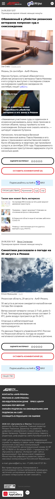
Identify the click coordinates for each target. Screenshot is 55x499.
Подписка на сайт (12, 412)
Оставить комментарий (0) (28, 171)
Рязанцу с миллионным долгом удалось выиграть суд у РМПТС (28, 228)
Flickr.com (16, 66)
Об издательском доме (15, 401)
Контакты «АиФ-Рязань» (15, 394)
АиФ (21, 294)
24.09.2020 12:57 (8, 10)
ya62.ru (23, 86)
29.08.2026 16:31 (8, 241)
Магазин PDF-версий (13, 405)
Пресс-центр (37, 401)
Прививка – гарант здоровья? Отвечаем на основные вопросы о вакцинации (29, 211)
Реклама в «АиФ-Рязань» (15, 398)
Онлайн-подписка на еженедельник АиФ (25, 409)
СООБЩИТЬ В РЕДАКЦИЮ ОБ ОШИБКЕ (21, 416)
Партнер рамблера (24, 486)
